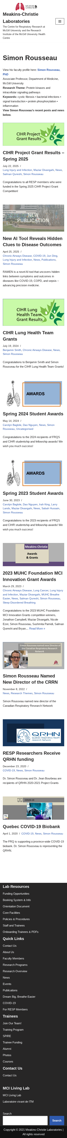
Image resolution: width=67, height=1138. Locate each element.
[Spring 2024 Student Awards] (33, 393)
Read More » (37, 628)
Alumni (7, 1048)
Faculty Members (13, 958)
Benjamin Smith (12, 350)
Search (7, 1113)
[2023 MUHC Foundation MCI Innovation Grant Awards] (33, 554)
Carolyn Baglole (12, 425)
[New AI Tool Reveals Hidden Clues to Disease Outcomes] (33, 218)
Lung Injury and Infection (17, 170)
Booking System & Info (17, 900)
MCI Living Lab (12, 1095)
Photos (7, 1055)
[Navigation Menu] (59, 21)
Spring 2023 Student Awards (33, 493)
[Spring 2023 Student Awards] (33, 473)
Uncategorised (24, 429)
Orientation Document (16, 906)
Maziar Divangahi (44, 170)
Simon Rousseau (33, 174)
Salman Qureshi (12, 174)
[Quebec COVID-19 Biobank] (33, 808)
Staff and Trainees (14, 925)
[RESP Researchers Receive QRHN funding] (33, 732)
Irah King (44, 504)
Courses (8, 1061)
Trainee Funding (12, 1042)
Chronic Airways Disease (17, 255)
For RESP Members (15, 1009)
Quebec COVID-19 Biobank (31, 826)
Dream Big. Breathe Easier (19, 996)
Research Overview (15, 971)
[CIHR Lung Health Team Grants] (33, 312)
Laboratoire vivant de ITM (18, 1101)
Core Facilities (11, 912)
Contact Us (10, 945)
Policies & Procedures (16, 919)
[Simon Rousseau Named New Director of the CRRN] (33, 655)
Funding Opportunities (16, 893)
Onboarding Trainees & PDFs (21, 931)
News (58, 170)
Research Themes (22, 693)
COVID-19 (39, 255)
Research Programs (15, 964)
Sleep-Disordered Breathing (19, 602)
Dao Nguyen (30, 425)
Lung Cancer (40, 590)
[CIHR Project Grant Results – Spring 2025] (33, 134)
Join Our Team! (12, 1023)
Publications (49, 259)
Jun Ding (52, 255)
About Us (8, 952)
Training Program (13, 1029)
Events (7, 983)
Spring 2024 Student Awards (33, 413)
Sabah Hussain (50, 508)
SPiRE (7, 1036)
